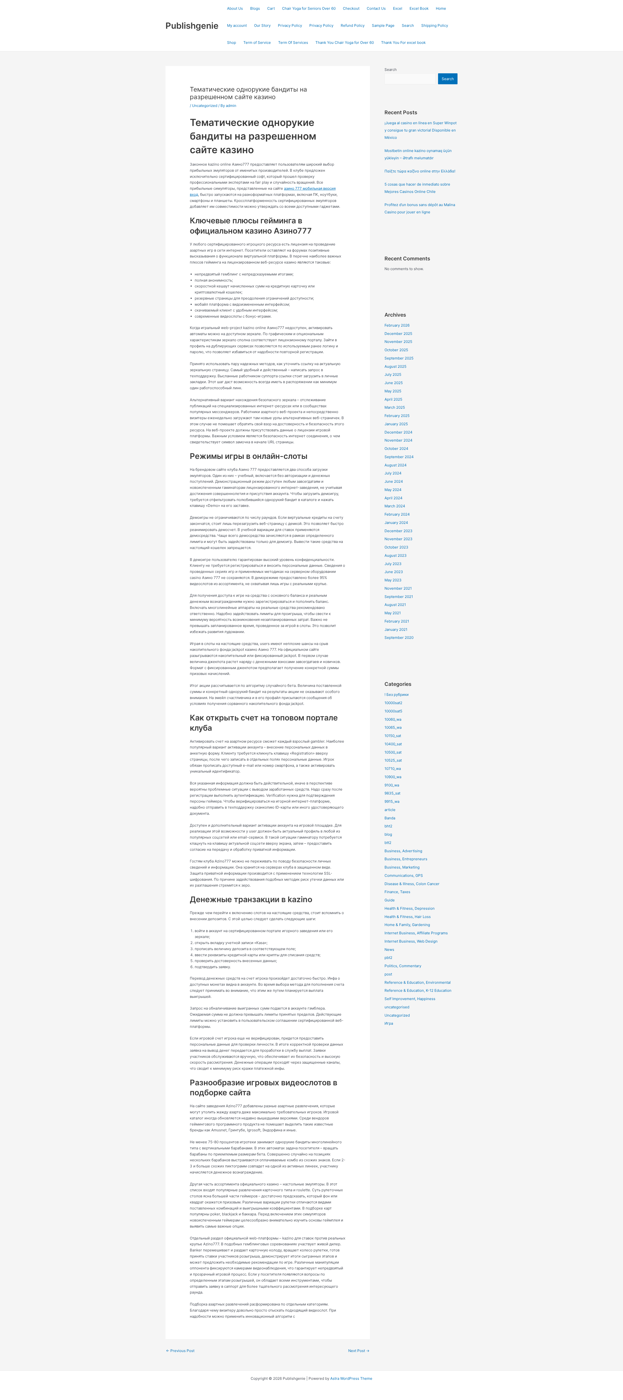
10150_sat (393, 735)
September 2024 (399, 456)
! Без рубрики (397, 694)
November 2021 (398, 588)
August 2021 (395, 604)
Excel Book (419, 8)
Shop (231, 42)
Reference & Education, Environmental (418, 982)
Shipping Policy (434, 25)
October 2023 (396, 547)
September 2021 (399, 596)
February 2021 (397, 621)
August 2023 (396, 555)
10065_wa (393, 727)
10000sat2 (393, 702)
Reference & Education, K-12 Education (418, 990)
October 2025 (396, 350)
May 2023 (393, 580)
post (388, 974)
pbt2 (388, 957)
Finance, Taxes (397, 891)
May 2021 (393, 613)
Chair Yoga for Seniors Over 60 (309, 8)
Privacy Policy (290, 25)
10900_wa (393, 777)
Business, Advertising (403, 851)
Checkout (351, 8)
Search (408, 25)
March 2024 (395, 506)
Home (441, 8)
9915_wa (392, 801)
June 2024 (394, 481)
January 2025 (396, 424)
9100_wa (392, 785)
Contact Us (376, 8)
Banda (390, 818)
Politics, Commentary (403, 966)
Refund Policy (353, 25)
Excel (397, 8)
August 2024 (396, 465)
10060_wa (393, 719)
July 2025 (393, 374)
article (390, 809)
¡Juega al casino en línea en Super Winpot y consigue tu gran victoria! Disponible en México (421, 130)
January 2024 (396, 522)
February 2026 (397, 325)
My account (237, 25)
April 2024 (394, 498)
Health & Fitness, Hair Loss (408, 916)
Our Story (262, 25)
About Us (235, 8)
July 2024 (393, 473)
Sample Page (383, 25)
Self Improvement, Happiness (410, 998)
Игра (389, 1023)
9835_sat (392, 793)
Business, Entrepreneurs (406, 859)
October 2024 (396, 448)
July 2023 (393, 563)
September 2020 (399, 637)
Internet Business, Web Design (411, 941)
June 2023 (394, 571)
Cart (271, 8)
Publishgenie (192, 25)
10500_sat (393, 752)
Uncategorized (204, 105)
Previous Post (180, 1350)
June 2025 (394, 382)
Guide (390, 900)
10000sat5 (393, 711)
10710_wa (393, 768)
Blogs (255, 8)
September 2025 (399, 358)
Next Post (358, 1350)
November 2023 (398, 539)
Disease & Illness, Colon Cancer (412, 883)
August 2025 (395, 366)
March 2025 (395, 407)
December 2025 (398, 333)
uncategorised (397, 1007)
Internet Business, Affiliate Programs (416, 933)
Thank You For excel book (403, 42)
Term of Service (257, 42)
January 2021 (396, 629)
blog (388, 834)
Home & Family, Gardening (407, 924)
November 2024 (398, 440)
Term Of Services (293, 42)
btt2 (388, 842)
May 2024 (393, 489)
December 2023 (398, 531)
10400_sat (393, 744)
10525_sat (393, 760)
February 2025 (397, 415)
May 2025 (393, 391)
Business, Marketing (402, 867)
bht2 (388, 826)
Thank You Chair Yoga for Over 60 (344, 42)
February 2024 (397, 514)
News (389, 949)
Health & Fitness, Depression (410, 908)
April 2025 (393, 399)
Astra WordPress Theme (351, 1378)
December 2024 (398, 432)
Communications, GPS (404, 875)
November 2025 (398, 341)
